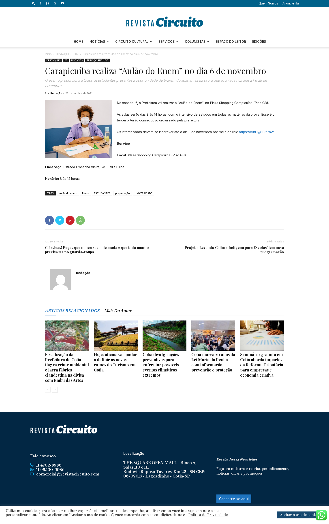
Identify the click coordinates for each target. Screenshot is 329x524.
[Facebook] (40, 3)
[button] (33, 3)
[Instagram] (47, 3)
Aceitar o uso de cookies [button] (300, 515)
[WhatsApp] (80, 220)
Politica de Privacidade (208, 515)
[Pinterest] (70, 220)
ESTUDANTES (102, 193)
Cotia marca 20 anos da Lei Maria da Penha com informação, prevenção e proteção (213, 362)
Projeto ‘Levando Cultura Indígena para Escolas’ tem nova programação (234, 249)
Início (48, 54)
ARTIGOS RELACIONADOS (72, 310)
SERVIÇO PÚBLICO (97, 60)
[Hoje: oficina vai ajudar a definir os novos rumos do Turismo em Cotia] (116, 335)
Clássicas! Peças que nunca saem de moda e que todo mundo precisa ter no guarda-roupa (97, 249)
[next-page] (55, 389)
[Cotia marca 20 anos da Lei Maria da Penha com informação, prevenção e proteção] (213, 335)
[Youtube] (62, 3)
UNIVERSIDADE (143, 193)
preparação (122, 193)
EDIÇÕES (259, 41)
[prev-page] (48, 389)
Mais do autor (117, 310)
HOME (78, 41)
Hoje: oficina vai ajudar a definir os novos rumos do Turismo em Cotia (115, 362)
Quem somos (268, 3)
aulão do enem (68, 193)
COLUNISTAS (195, 41)
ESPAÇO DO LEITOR (231, 41)
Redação (56, 93)
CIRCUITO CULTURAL (131, 41)
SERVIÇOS (166, 41)
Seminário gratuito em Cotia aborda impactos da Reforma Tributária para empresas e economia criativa (261, 365)
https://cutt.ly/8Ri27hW (256, 132)
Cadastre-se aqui (234, 498)
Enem (85, 193)
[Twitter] (55, 3)
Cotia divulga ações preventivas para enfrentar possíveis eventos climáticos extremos (161, 365)
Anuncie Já (290, 3)
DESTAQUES (63, 54)
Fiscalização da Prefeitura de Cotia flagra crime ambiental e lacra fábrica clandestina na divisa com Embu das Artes (67, 367)
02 (76, 54)
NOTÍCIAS (97, 41)
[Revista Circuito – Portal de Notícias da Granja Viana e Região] (164, 21)
